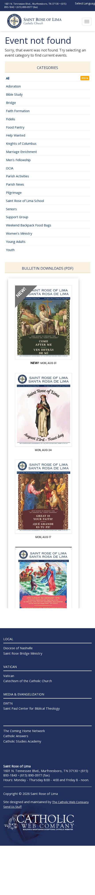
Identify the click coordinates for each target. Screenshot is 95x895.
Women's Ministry (19, 233)
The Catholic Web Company (70, 802)
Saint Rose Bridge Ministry (22, 653)
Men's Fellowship (18, 160)
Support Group (17, 217)
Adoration (13, 86)
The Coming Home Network (24, 731)
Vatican (8, 675)
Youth (10, 250)
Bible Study (14, 94)
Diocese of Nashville (18, 648)
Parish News (15, 184)
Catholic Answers (15, 736)
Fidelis (10, 119)
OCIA (9, 168)
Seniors (11, 209)
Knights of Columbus (21, 143)
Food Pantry (15, 127)
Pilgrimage (14, 192)
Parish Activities (17, 176)
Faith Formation (18, 111)
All (7, 78)
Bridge (11, 102)
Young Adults (15, 241)
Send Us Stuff (12, 807)
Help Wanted (15, 135)
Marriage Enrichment (21, 151)
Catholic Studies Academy (22, 741)
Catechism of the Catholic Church (27, 681)
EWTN (8, 703)
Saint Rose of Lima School (25, 200)
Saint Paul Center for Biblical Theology (31, 708)
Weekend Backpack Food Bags (28, 225)
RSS (84, 78)
